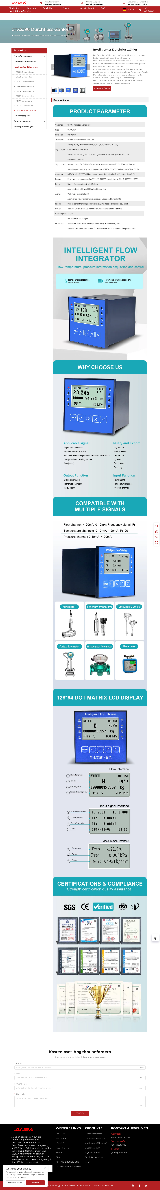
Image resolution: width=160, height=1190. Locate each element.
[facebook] (139, 1186)
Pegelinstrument (22, 121)
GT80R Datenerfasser (25, 86)
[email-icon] (82, 3)
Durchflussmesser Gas (25, 61)
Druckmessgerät (22, 116)
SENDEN (80, 1113)
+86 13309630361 (53, 4)
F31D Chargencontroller (26, 101)
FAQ (103, 8)
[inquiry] (156, 526)
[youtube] (133, 1186)
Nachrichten (86, 8)
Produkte (49, 8)
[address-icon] (124, 3)
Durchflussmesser (23, 56)
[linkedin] (145, 1186)
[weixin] (156, 543)
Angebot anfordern (102, 88)
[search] (134, 10)
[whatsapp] (156, 531)
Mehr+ (88, 1162)
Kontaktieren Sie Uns (20, 11)
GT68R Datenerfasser (25, 72)
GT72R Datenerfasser (25, 77)
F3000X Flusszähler (24, 106)
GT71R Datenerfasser (25, 82)
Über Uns (31, 8)
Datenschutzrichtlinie (68, 1166)
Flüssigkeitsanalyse (23, 127)
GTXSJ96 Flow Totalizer (26, 110)
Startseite (14, 8)
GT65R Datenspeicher (25, 91)
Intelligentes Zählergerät (39, 35)
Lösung (67, 8)
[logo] (18, 3)
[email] (156, 537)
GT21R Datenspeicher (25, 96)
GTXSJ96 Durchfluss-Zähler (59, 35)
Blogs (59, 1152)
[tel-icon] (41, 3)
